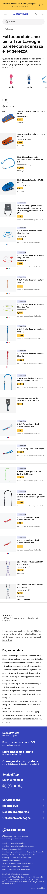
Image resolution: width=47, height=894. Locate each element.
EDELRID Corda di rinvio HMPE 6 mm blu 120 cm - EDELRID (30, 379)
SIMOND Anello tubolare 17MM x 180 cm (30, 181)
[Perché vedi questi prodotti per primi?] (3, 106)
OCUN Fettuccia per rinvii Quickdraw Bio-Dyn (28, 425)
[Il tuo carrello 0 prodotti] (42, 14)
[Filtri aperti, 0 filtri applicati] (5, 100)
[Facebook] (4, 786)
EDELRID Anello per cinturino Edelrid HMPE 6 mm (29, 472)
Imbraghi (6, 708)
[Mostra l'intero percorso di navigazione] (3, 29)
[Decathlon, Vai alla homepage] (20, 14)
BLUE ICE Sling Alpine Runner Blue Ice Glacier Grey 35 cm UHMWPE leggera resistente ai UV (30, 209)
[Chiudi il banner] (43, 5)
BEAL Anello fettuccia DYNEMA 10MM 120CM (30, 563)
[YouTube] (15, 786)
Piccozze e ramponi (11, 680)
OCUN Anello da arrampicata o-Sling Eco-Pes (30, 232)
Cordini (29, 87)
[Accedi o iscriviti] (36, 14)
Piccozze (6, 722)
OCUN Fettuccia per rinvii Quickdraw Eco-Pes (28, 518)
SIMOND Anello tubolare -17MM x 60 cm (31, 112)
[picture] (8, 118)
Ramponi (6, 698)
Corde (11, 87)
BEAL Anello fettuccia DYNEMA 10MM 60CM (30, 586)
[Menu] (5, 14)
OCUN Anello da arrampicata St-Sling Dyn (31, 355)
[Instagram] (20, 786)
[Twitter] (10, 786)
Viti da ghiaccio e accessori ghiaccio (18, 687)
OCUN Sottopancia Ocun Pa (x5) (30, 449)
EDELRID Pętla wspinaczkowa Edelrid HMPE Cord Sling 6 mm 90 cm (31, 496)
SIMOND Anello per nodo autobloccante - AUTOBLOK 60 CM (30, 159)
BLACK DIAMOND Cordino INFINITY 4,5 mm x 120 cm (28, 399)
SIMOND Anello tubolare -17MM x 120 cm (31, 135)
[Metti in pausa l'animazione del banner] (39, 5)
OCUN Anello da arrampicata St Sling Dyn (31, 281)
